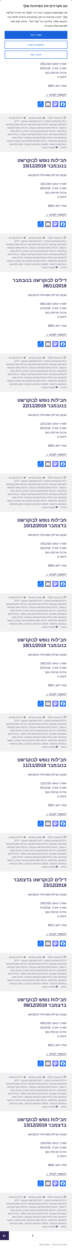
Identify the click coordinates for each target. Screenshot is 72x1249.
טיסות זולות (44, 1244)
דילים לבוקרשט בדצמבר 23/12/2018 (39, 882)
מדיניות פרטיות (59, 1244)
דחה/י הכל (36, 54)
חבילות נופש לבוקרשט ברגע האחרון (39, 131)
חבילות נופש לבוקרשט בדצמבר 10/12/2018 (41, 522)
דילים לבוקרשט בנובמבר (31, 121)
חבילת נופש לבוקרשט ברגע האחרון (30, 141)
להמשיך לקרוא (56, 94)
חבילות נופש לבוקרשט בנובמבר (43, 128)
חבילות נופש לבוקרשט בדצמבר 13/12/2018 (41, 1122)
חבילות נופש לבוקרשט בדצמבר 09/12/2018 (41, 1002)
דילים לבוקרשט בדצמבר (55, 121)
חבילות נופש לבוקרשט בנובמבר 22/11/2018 (41, 402)
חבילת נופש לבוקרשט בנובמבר (38, 137)
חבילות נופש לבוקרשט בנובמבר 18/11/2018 (41, 642)
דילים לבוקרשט (16, 118)
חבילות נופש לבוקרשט (38, 124)
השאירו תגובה (48, 147)
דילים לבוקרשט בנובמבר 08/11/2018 (39, 283)
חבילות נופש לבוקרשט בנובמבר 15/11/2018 (41, 163)
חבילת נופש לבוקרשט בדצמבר (34, 134)
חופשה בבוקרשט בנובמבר (36, 144)
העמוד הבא (4, 1235)
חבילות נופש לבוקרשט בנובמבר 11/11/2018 (41, 762)
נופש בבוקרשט (35, 118)
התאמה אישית (36, 44)
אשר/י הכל (36, 34)
